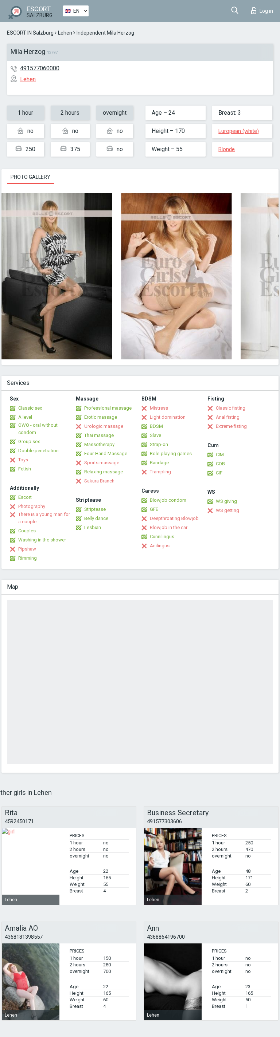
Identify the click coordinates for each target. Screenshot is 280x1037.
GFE (154, 509)
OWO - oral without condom (38, 428)
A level (25, 417)
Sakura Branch (99, 481)
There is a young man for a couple (44, 518)
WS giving (226, 501)
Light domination (168, 417)
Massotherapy (99, 444)
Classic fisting (230, 408)
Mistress (159, 408)
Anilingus (160, 545)
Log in (266, 11)
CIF (219, 473)
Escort (25, 497)
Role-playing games (171, 453)
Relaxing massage (103, 471)
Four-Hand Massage (105, 453)
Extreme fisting (231, 426)
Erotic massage (100, 417)
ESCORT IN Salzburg (30, 33)
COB (220, 463)
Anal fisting (228, 417)
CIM (220, 454)
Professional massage (108, 408)
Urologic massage (103, 426)
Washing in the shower (42, 540)
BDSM (156, 426)
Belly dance (96, 518)
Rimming (27, 558)
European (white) (238, 131)
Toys (23, 459)
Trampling (160, 471)
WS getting (227, 510)
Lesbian (92, 527)
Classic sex (30, 408)
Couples (27, 530)
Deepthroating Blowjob (174, 518)
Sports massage (101, 462)
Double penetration (38, 450)
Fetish (24, 469)
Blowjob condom (168, 500)
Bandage (159, 462)
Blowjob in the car (168, 527)
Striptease (95, 509)
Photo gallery (30, 177)
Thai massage (99, 435)
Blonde (226, 149)
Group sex (29, 441)
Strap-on (159, 444)
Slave (155, 435)
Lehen (65, 33)
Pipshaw (27, 549)
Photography (31, 506)
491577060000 (39, 68)
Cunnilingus (162, 536)
